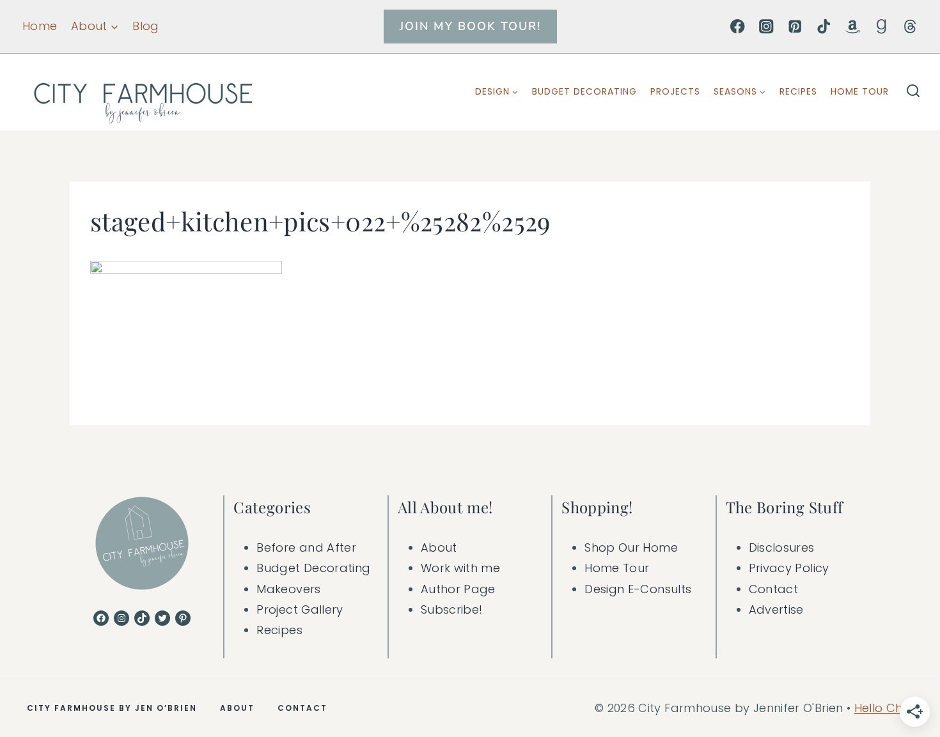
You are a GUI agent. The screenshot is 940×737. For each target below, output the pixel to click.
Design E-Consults (637, 589)
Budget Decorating (584, 91)
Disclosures (782, 547)
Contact (774, 589)
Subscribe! (452, 609)
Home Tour (860, 91)
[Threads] (910, 26)
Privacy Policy (789, 568)
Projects (675, 91)
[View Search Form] (913, 92)
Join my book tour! (470, 26)
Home (39, 26)
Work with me (460, 568)
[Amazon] (852, 26)
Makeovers (288, 589)
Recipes (798, 91)
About (439, 547)
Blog (145, 26)
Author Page (458, 589)
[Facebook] (737, 26)
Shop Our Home (631, 547)
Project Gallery (299, 609)
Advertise (776, 609)
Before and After (306, 547)
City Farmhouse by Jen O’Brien (112, 707)
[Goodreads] (881, 26)
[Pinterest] (795, 26)
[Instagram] (766, 26)
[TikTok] (824, 26)
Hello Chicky (889, 708)
